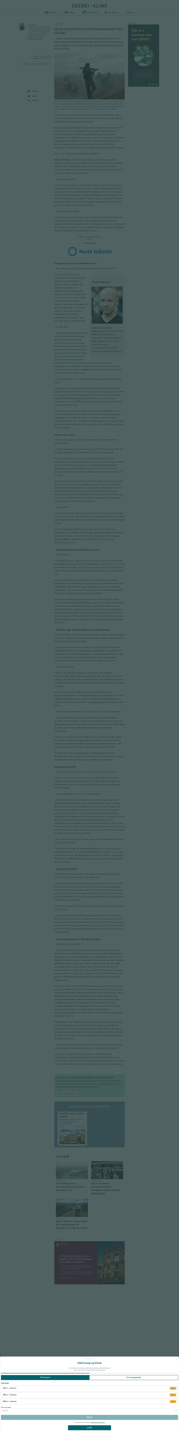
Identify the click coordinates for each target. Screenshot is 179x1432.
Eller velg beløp (6, 1407)
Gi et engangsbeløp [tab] (133, 1378)
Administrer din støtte (98, 1422)
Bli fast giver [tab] (45, 1378)
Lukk (89, 1427)
